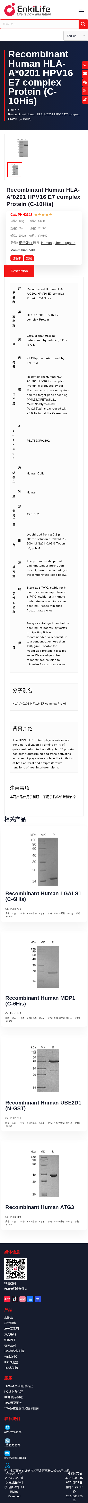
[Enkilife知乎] (30, 1298)
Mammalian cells (22, 250)
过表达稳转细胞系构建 (18, 1386)
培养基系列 (11, 1328)
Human (46, 243)
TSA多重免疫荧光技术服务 (21, 1408)
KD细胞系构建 (13, 1397)
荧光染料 (10, 1334)
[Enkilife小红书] (7, 1298)
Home (12, 109)
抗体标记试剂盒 (14, 1351)
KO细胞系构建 (13, 1391)
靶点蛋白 (26, 243)
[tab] (19, 271)
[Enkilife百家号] (38, 1298)
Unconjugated (65, 243)
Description (19, 271)
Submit (83, 24)
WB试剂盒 (11, 1356)
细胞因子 (10, 1340)
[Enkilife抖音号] (15, 1298)
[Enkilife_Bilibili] (22, 1298)
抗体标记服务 (13, 1402)
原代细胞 (10, 1323)
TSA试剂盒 (11, 1367)
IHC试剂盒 (11, 1362)
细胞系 (8, 1317)
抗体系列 (10, 1345)
